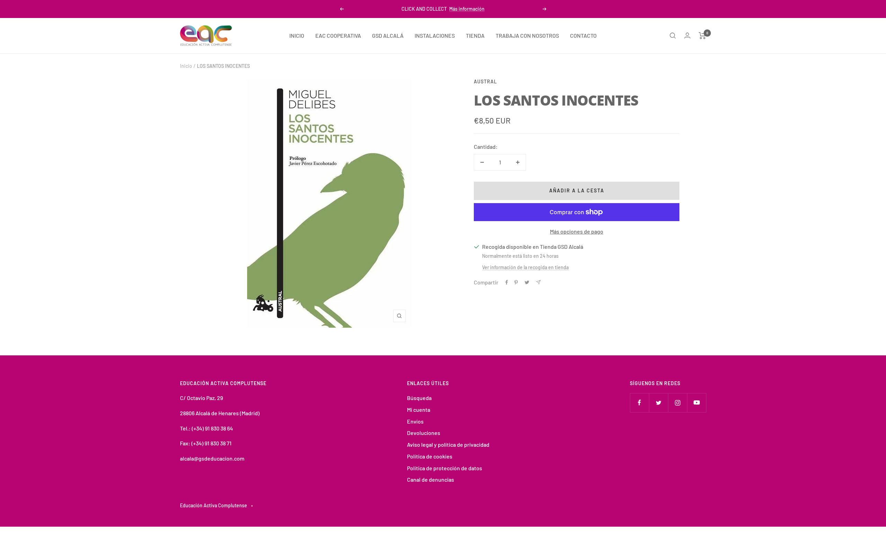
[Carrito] (702, 35)
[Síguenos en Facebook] (639, 402)
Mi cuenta (418, 409)
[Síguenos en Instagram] (677, 402)
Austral (485, 81)
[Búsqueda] (673, 36)
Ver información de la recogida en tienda (525, 267)
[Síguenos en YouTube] (696, 402)
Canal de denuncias (430, 479)
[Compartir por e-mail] (538, 282)
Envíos (415, 421)
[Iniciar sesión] (687, 35)
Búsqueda (419, 397)
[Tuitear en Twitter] (527, 282)
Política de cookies (429, 456)
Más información (467, 9)
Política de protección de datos (444, 468)
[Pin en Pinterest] (516, 282)
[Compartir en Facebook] (506, 282)
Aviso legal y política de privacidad (448, 444)
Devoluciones (423, 432)
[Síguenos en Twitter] (658, 402)
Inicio (186, 66)
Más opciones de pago (576, 231)
